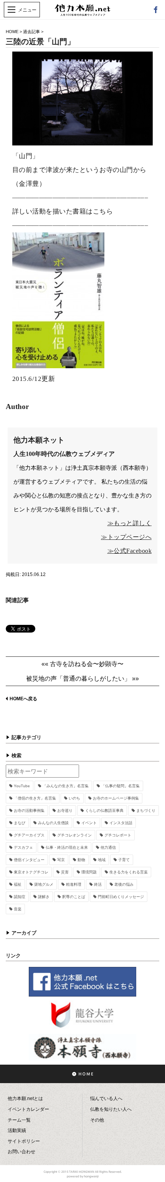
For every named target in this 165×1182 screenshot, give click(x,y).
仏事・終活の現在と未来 (67, 847)
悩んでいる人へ (106, 1098)
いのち (74, 798)
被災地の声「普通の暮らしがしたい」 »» (82, 678)
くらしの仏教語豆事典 (104, 810)
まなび (19, 823)
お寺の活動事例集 (29, 810)
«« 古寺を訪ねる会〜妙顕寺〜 (82, 664)
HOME (12, 31)
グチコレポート (117, 835)
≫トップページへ (126, 537)
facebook (155, 9)
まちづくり (145, 810)
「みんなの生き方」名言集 (66, 786)
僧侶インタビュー (29, 860)
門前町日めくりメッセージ (121, 897)
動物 (81, 860)
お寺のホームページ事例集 (116, 798)
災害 (65, 872)
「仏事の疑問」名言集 (120, 786)
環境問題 (89, 872)
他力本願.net (82, 14)
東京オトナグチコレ (31, 872)
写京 (61, 860)
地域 (102, 860)
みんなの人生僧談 (53, 823)
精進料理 (73, 884)
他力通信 (108, 847)
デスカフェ (23, 847)
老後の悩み (124, 884)
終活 (98, 884)
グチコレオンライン (74, 835)
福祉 (17, 884)
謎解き (44, 897)
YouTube (22, 786)
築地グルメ (43, 884)
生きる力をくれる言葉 (128, 872)
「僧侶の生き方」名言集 (35, 798)
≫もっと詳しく (129, 523)
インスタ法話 (120, 823)
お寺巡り (65, 810)
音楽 (17, 909)
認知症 (19, 897)
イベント (89, 823)
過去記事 (31, 31)
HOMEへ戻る (23, 698)
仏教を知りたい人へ (111, 1109)
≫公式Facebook (129, 551)
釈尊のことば (73, 897)
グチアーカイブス (29, 835)
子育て (124, 860)
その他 (97, 1120)
